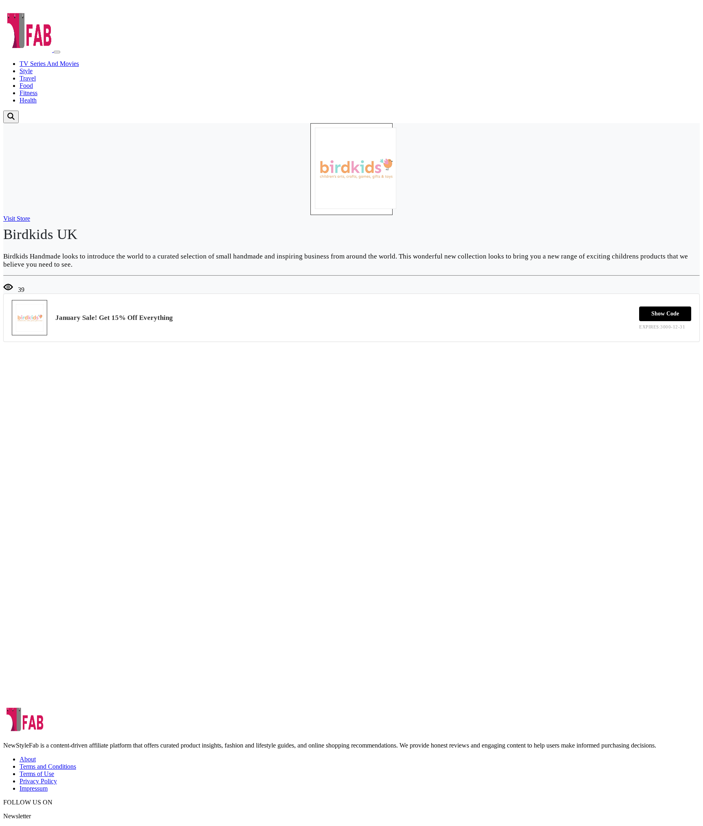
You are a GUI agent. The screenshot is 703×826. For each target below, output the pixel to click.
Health (28, 100)
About (28, 759)
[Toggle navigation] (57, 52)
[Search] (11, 117)
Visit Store (16, 218)
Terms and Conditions (48, 766)
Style (26, 70)
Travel (28, 78)
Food (26, 85)
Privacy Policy (38, 781)
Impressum (34, 788)
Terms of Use (37, 773)
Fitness (28, 92)
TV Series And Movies (49, 63)
